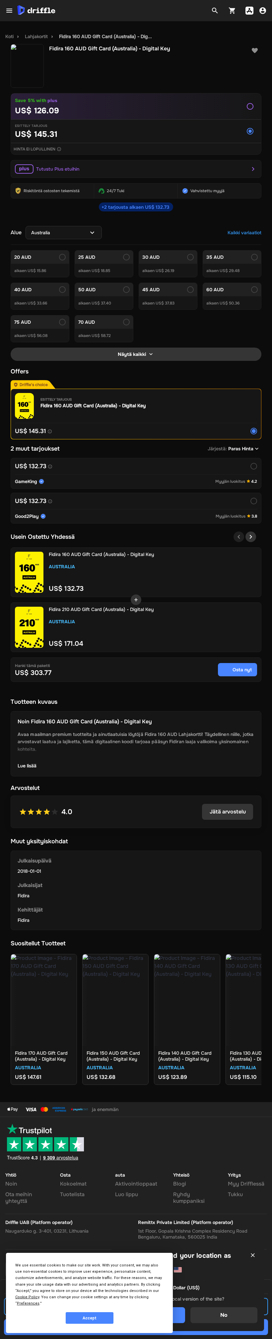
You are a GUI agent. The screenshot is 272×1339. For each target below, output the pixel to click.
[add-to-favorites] (254, 50)
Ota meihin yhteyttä (18, 1197)
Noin (11, 1183)
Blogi (179, 1183)
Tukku (235, 1194)
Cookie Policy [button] (27, 1297)
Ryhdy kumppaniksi (189, 1197)
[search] (215, 11)
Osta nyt (242, 670)
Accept (90, 1318)
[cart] (232, 11)
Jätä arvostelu (228, 811)
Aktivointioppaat (136, 1183)
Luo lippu (126, 1194)
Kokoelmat (73, 1183)
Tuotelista (72, 1194)
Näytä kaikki (132, 354)
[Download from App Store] (249, 11)
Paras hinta (240, 449)
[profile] (263, 11)
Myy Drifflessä (246, 1183)
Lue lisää (27, 766)
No (224, 1314)
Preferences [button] (28, 1303)
